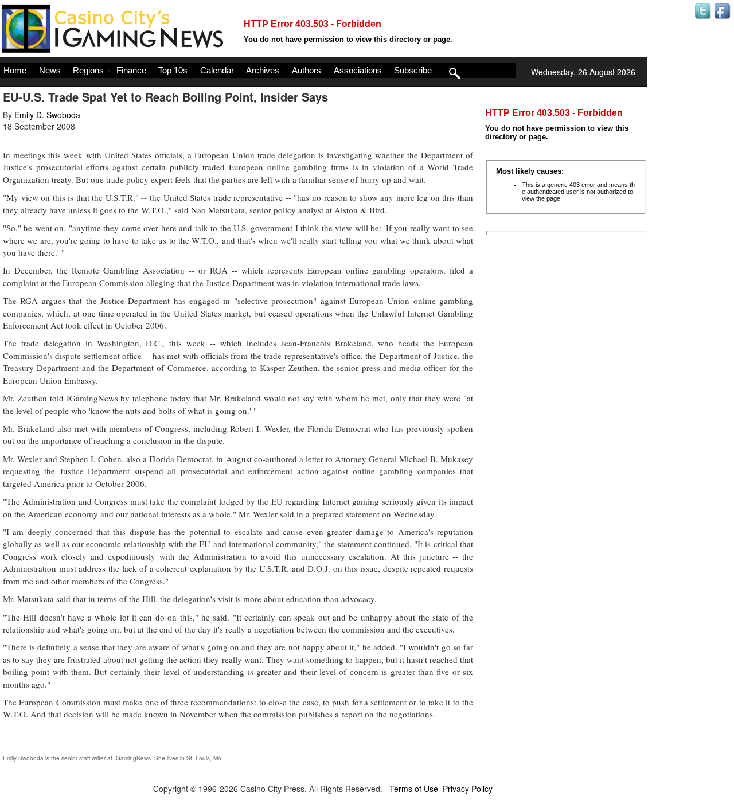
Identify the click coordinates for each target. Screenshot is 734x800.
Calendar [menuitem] (217, 70)
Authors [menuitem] (306, 70)
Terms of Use (413, 788)
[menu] (258, 70)
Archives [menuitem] (262, 70)
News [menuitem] (50, 70)
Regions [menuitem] (88, 70)
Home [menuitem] (14, 70)
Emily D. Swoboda (47, 114)
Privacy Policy (468, 788)
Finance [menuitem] (131, 70)
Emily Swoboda (23, 758)
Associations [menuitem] (358, 70)
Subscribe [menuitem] (413, 70)
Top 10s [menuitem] (173, 70)
